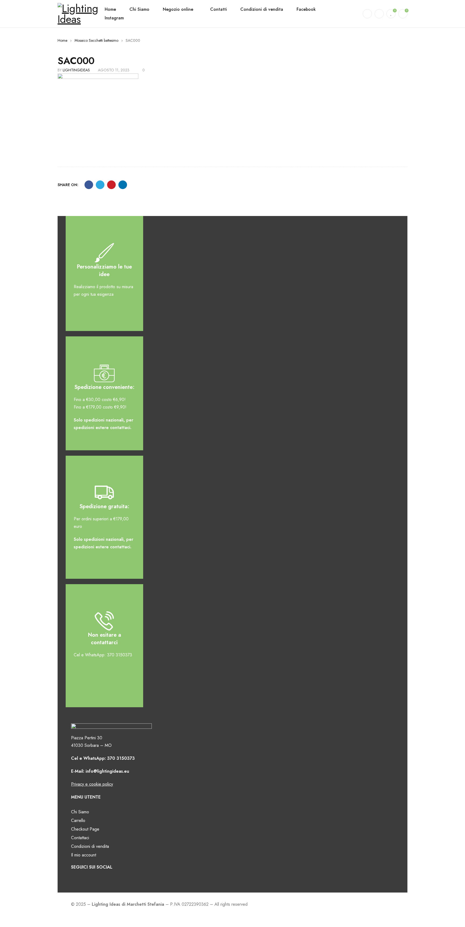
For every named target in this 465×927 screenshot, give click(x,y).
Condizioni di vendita (90, 846)
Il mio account (83, 855)
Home (62, 40)
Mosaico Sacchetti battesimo (96, 40)
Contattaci (80, 838)
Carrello (78, 820)
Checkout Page (85, 829)
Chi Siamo (80, 812)
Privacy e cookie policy (92, 784)
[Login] (379, 13)
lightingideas (76, 70)
